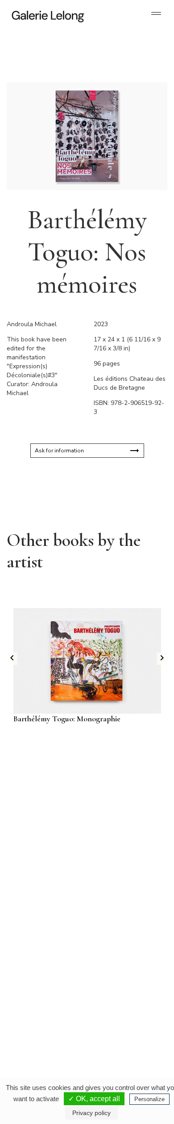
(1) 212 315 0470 (121, 1024)
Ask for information (59, 450)
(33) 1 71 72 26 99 (44, 1031)
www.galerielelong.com (117, 1038)
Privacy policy (91, 1112)
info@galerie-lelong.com (41, 941)
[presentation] (12, 658)
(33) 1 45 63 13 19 (44, 934)
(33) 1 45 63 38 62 (122, 934)
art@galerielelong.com (117, 1031)
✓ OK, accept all (94, 1099)
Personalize (149, 1099)
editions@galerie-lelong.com (123, 941)
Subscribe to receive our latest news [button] (80, 776)
